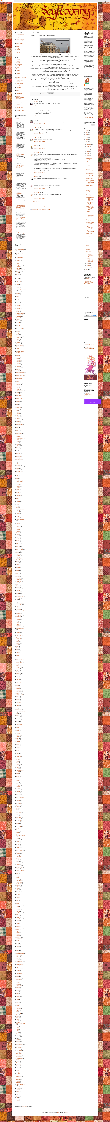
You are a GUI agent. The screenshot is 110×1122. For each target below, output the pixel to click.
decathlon (18, 453)
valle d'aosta (19, 1053)
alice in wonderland (20, 275)
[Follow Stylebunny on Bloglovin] (90, 316)
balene (17, 310)
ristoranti (18, 886)
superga (18, 987)
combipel (18, 416)
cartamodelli (18, 383)
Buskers (18, 349)
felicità (17, 513)
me (17, 713)
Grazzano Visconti (20, 569)
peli (17, 809)
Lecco (17, 664)
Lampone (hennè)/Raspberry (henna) (20, 154)
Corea (17, 430)
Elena (35, 119)
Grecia (17, 570)
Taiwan (17, 994)
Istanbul (18, 70)
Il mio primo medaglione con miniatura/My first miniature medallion (20, 180)
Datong (17, 448)
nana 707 (18, 750)
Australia (18, 300)
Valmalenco (18, 1055)
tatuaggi (18, 1001)
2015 (87, 136)
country (17, 439)
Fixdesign (18, 529)
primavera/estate (19, 850)
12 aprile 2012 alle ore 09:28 (39, 115)
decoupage (18, 456)
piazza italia (18, 817)
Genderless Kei (19, 43)
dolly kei (18, 469)
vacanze (18, 1049)
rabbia (17, 861)
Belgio (17, 319)
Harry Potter (18, 581)
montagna (18, 735)
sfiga (17, 931)
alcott (17, 272)
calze (17, 358)
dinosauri (18, 465)
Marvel (17, 705)
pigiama (18, 821)
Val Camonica (19, 64)
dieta (17, 463)
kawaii (17, 641)
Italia (17, 634)
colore (17, 415)
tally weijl (18, 996)
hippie (17, 587)
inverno (18, 618)
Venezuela (18, 1064)
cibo (17, 403)
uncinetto (18, 1041)
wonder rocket (19, 1092)
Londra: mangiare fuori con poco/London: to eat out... (90, 182)
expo (17, 500)
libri (17, 671)
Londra (17, 684)
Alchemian (18, 271)
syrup (17, 993)
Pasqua (18, 800)
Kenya (17, 644)
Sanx (17, 908)
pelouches (18, 812)
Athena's (18, 299)
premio (17, 844)
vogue (17, 1086)
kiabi (17, 647)
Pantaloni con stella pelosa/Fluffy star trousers (20, 166)
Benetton (18, 322)
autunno (18, 302)
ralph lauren (18, 862)
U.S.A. (17, 1039)
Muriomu (35, 184)
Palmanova (18, 791)
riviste (17, 889)
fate (17, 506)
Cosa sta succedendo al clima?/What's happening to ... (90, 260)
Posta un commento (36, 201)
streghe (18, 981)
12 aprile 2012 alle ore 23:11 (39, 198)
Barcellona (18, 316)
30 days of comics (20, 249)
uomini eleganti (19, 1044)
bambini (18, 311)
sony (17, 958)
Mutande (18, 747)
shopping (18, 937)
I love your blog (89, 188)
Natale (17, 755)
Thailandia (18, 1013)
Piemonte (18, 818)
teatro (17, 1002)
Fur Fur (17, 537)
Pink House (18, 826)
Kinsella (18, 650)
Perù (17, 814)
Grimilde (35, 176)
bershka (18, 325)
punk (17, 858)
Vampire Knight (19, 1058)
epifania (18, 484)
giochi (17, 551)
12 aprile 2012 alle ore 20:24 (39, 188)
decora (17, 455)
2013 (87, 139)
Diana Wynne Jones (20, 461)
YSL (17, 1097)
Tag (87, 161)
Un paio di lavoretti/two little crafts (90, 164)
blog (17, 330)
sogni (17, 950)
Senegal (18, 925)
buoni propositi (19, 346)
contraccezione (19, 424)
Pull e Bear (18, 856)
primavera (18, 848)
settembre (89, 148)
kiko (17, 649)
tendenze (18, 1007)
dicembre (89, 142)
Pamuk (17, 792)
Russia (17, 899)
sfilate (17, 932)
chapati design (19, 398)
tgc (17, 1011)
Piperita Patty (36, 152)
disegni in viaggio (20, 466)
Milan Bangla (19, 724)
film (17, 525)
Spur (17, 967)
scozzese (18, 921)
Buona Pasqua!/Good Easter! (89, 239)
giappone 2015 (19, 549)
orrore (17, 780)
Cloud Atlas (18, 130)
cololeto (18, 413)
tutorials (18, 1036)
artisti (17, 293)
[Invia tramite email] (47, 93)
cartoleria (18, 384)
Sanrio (17, 906)
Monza (17, 736)
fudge (17, 534)
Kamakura (18, 638)
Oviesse (18, 786)
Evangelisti (18, 496)
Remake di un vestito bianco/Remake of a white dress (20, 206)
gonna (17, 561)
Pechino (18, 806)
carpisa (17, 381)
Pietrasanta (18, 820)
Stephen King (19, 973)
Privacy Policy (24, 1106)
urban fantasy (19, 1047)
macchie (18, 688)
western (18, 1088)
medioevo (18, 715)
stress (17, 982)
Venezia (18, 59)
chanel (17, 396)
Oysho (17, 788)
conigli (17, 422)
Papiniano (18, 795)
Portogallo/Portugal (20, 95)
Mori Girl (18, 51)
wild (17, 1089)
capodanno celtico (20, 375)
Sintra (17, 943)
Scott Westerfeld (19, 918)
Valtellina (18, 62)
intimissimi (18, 616)
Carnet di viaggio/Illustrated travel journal (20, 97)
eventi (17, 498)
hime (17, 584)
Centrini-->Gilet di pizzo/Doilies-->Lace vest (90, 223)
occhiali (18, 771)
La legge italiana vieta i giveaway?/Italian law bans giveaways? (21, 218)
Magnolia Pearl (19, 694)
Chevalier (18, 399)
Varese (17, 1061)
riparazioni (18, 883)
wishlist (17, 1091)
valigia (17, 1052)
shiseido (18, 935)
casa (17, 387)
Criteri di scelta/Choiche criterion (19, 193)
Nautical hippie (89, 178)
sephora (18, 926)
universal (18, 1042)
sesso (17, 929)
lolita (17, 681)
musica (17, 745)
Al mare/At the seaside (89, 167)
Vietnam (18, 1078)
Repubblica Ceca (20, 870)
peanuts (18, 805)
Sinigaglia (18, 941)
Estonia (18, 490)
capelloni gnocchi (20, 372)
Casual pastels (89, 185)
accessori (18, 260)
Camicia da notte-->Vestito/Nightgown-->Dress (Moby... (90, 208)
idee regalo (18, 598)
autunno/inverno (19, 304)
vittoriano (18, 1082)
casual (17, 392)
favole (17, 507)
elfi (17, 478)
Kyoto (17, 653)
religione (18, 868)
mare (17, 700)
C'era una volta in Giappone (20, 352)
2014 (87, 137)
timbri (17, 1016)
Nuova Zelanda (19, 770)
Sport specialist (19, 964)
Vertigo (17, 1067)
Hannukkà (18, 579)
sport (17, 962)
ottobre (88, 146)
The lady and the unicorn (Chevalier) (89, 203)
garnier (17, 538)
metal (17, 721)
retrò (17, 871)
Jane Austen (18, 635)
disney (17, 468)
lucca (17, 685)
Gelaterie (18, 104)
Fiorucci (18, 528)
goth (17, 562)
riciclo (17, 879)
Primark (18, 847)
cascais (18, 389)
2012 (87, 141)
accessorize (18, 262)
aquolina (18, 287)
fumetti (17, 535)
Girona (17, 90)
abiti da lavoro (19, 256)
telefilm (17, 1005)
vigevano (18, 1079)
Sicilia (17, 940)
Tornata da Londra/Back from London (89, 227)
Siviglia (17, 944)
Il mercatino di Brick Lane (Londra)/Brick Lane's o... (90, 199)
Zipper (17, 1100)
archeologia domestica (21, 289)
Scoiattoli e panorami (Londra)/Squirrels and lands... (90, 215)
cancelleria (18, 367)
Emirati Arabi (19, 481)
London (88, 218)
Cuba (17, 442)
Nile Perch (18, 764)
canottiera (18, 369)
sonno (17, 956)
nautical (18, 758)
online (17, 776)
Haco (17, 575)
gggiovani (18, 544)
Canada (18, 366)
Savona (18, 81)
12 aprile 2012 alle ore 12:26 (39, 148)
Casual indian (89, 233)
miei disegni (18, 722)
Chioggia (18, 61)
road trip (18, 891)
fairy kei (18, 501)
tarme (17, 997)
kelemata (18, 643)
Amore (17, 284)
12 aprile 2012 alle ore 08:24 (39, 105)
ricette (17, 877)
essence (18, 487)
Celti (17, 393)
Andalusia (18, 88)
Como (17, 418)
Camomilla (18, 364)
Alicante (18, 274)
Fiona (35, 145)
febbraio (88, 265)
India (17, 606)
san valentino (19, 905)
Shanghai (18, 934)
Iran (17, 621)
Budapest (18, 342)
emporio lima (19, 483)
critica (17, 441)
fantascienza (19, 503)
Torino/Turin (18, 65)
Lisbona (18, 679)
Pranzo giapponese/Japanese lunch (90, 246)
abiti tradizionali (19, 257)
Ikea (17, 599)
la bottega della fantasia (19, 657)
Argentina (18, 291)
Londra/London (19, 91)
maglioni (18, 693)
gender (17, 540)
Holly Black (18, 590)
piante (17, 815)
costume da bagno (20, 438)
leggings (18, 665)
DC (17, 450)
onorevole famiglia (20, 778)
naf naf (17, 748)
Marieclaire (18, 702)
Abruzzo (18, 259)
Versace (18, 1065)
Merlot (17, 718)
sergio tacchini (19, 928)
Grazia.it (18, 567)
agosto (88, 149)
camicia (18, 363)
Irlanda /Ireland (19, 83)
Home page (55, 203)
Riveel (17, 888)
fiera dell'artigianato (20, 519)
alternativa (18, 281)
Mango (17, 697)
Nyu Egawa (36, 101)
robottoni (18, 892)
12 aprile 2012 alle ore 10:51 (39, 123)
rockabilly (18, 894)
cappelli (18, 377)
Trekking (18, 73)
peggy (17, 808)
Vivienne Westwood (20, 1084)
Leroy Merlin (19, 667)
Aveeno (18, 305)
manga (17, 696)
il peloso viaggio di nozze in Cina (20, 604)
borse (17, 334)
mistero (17, 730)
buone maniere (19, 345)
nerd (17, 762)
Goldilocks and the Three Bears (20, 559)
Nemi (17, 761)
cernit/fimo (18, 395)
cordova (18, 429)
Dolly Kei (18, 49)
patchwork (18, 803)
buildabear (18, 343)
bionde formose (19, 328)
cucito (17, 444)
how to (17, 593)
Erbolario (18, 486)
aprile (88, 156)
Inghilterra (18, 609)
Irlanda (17, 622)
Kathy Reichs (19, 640)
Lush (17, 687)
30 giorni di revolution (20, 253)
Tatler (17, 999)
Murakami (18, 742)
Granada (18, 564)
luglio (88, 151)
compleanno (19, 419)
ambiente (18, 283)
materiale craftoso (20, 706)
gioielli (17, 552)
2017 (87, 132)
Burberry (18, 348)
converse (18, 425)
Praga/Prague (19, 93)
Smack (17, 946)
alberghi (18, 268)
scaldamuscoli (19, 912)
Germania (18, 543)
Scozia (17, 920)
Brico (17, 340)
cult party (18, 445)
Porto (17, 838)
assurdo (18, 297)
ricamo (17, 873)
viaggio (17, 1072)
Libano (17, 670)
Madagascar (19, 690)
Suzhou (18, 988)
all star (17, 278)
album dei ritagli (19, 269)
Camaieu (18, 361)
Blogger (66, 1112)
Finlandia (18, 526)
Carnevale (18, 380)
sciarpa (17, 917)
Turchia (18, 1035)
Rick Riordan (19, 880)
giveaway (18, 555)
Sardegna (18, 909)
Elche (17, 477)
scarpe (17, 915)
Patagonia (18, 802)
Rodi (17, 895)
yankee (17, 1096)
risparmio (18, 885)
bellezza (18, 320)
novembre (89, 144)
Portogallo (18, 839)
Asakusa (18, 294)
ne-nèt (17, 759)
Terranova (18, 1008)
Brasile (17, 339)
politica (17, 834)
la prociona (36, 109)
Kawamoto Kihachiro (88, 220)
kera (17, 646)
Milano (17, 726)
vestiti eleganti (19, 1068)
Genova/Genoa (19, 80)
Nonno (17, 767)
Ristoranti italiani (19, 107)
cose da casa (19, 435)
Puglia (17, 855)
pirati (17, 829)
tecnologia (18, 1004)
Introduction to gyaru (20, 45)
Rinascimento (19, 882)
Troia (17, 1029)
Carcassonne (19, 378)
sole (17, 952)
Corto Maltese (19, 433)
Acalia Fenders (37, 127)
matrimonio (18, 709)
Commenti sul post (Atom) (39, 206)
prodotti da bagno (20, 852)
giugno (88, 153)
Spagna (18, 959)
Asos (17, 296)
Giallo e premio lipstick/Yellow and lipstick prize (90, 243)
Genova (18, 541)
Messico (18, 719)
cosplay (18, 436)
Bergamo (18, 323)
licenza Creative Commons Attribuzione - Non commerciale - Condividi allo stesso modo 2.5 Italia (89, 281)
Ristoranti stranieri (20, 110)
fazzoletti (18, 511)
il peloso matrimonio (20, 601)
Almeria (18, 280)
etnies (17, 493)
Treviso (17, 68)
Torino (17, 1019)
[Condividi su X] (50, 93)
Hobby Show (19, 588)
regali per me (19, 867)
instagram (18, 613)
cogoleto (18, 412)
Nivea (17, 765)
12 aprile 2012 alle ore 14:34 (39, 179)
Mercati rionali (19, 111)
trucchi (17, 1032)
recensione (18, 865)
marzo (88, 263)
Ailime (58, 1112)
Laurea (17, 661)
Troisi (17, 1030)
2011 (87, 269)
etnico (17, 492)
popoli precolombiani (20, 835)
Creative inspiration (20, 34)
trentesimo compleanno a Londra (20, 1023)
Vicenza (18, 1075)
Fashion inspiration (20, 39)
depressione (19, 459)
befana (17, 317)
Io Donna (18, 619)
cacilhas (18, 355)
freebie (17, 532)
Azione (17, 307)
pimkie (17, 823)
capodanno (18, 373)
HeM (17, 582)
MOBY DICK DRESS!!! (88, 195)
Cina (17, 406)
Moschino (18, 741)
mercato (18, 716)
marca (17, 699)
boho (17, 331)
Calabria (18, 357)
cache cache (19, 354)
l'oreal (17, 655)
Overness (18, 785)
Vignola (18, 1081)
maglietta (18, 691)
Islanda (17, 624)
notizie (17, 768)
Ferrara (17, 516)
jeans (17, 637)
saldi (17, 900)
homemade (18, 591)
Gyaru (17, 46)
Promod (18, 853)
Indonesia (18, 607)
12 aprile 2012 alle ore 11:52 (39, 133)
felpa (17, 514)
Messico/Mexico (19, 71)
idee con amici (19, 595)
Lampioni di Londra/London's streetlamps (90, 191)
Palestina (18, 789)
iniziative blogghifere (20, 610)
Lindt (17, 676)
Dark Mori (18, 52)
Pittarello (18, 831)
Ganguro (18, 48)
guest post (18, 572)
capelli (17, 370)
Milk (17, 729)
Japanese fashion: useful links (20, 41)
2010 (87, 271)
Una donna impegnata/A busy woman (89, 170)
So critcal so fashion (20, 948)
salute (17, 903)
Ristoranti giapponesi (20, 108)
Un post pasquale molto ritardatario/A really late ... (90, 175)
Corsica (18, 432)
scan (17, 914)
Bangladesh (18, 314)
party (17, 798)
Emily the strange (19, 480)
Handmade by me (20, 37)
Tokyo (17, 1017)
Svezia (17, 990)
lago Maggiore (19, 659)
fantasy (17, 504)
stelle (17, 972)
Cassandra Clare (19, 390)
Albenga (18, 266)
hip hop (18, 585)
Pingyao (18, 824)
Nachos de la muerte (89, 159)
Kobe (17, 652)
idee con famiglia (19, 596)
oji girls (17, 774)
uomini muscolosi (20, 1046)
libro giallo (18, 673)
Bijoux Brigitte (19, 326)
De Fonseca (18, 451)
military (17, 727)
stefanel (18, 970)
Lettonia (18, 668)
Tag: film (88, 211)
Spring (17, 965)
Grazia (17, 565)
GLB (17, 557)
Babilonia (18, 308)
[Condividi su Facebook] (52, 93)
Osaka (17, 782)
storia (17, 976)
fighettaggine (19, 522)
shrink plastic (19, 938)
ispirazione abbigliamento (19, 626)
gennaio (88, 267)
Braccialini (18, 337)
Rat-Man (18, 864)
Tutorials (18, 36)
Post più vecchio (76, 203)
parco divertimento (20, 797)
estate (17, 489)
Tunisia (17, 1033)
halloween (18, 578)
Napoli (17, 753)
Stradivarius (18, 978)
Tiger (17, 1014)
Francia (18, 531)
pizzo (17, 832)
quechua (18, 859)
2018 (87, 130)
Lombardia (18, 682)
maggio (88, 155)
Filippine (18, 523)
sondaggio (18, 955)
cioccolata (18, 407)
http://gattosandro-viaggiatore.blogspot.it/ (90, 348)
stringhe (18, 984)
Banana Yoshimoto (20, 313)
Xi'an (17, 1094)
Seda (17, 923)
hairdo (17, 576)
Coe (17, 410)
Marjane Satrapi (19, 703)
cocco (17, 409)
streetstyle (18, 979)
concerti (18, 421)
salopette (18, 902)
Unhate (17, 118)
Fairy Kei (18, 54)
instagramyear (19, 615)
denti (17, 458)
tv (16, 1038)
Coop (17, 427)
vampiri (17, 1059)
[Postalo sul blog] (49, 93)
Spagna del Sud (19, 961)
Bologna (18, 333)
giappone (18, 548)
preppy (17, 845)
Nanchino (18, 752)
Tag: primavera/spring (90, 231)
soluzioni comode (20, 953)
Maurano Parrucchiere (21, 711)
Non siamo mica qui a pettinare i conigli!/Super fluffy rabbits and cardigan (20, 231)
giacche (18, 546)
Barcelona (18, 87)
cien (17, 404)
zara (17, 1099)
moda (17, 732)
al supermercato (19, 265)
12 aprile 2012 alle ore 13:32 (39, 172)
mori (17, 738)
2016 (87, 134)
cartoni (17, 386)
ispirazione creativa (20, 628)
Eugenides (18, 495)
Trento (17, 67)
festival (17, 517)
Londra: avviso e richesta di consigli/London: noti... (90, 255)
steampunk (18, 968)
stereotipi (18, 975)
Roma (17, 897)
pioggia (18, 828)
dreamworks (18, 471)
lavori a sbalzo (19, 662)
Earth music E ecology (21, 472)
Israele (17, 631)
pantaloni (18, 794)
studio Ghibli (19, 985)
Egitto (17, 475)
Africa (17, 263)
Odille (17, 773)
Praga (17, 841)
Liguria (17, 674)
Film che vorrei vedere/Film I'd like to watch (20, 142)
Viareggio (18, 1073)
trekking (18, 1020)
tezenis (17, 1010)
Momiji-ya (18, 733)
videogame (18, 1076)
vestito (17, 1070)
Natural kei (18, 756)
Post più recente (34, 203)
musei (17, 744)
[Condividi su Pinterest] (53, 93)
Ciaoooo (88, 249)
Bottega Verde (19, 336)
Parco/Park (88, 251)
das (17, 447)
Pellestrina (18, 811)
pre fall (17, 842)
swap (17, 991)
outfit (17, 783)
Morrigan (18, 739)
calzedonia (18, 360)
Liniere (17, 677)
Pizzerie (18, 105)
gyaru (17, 573)
